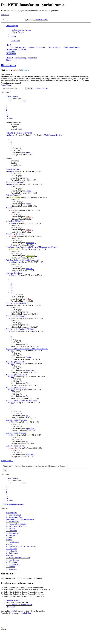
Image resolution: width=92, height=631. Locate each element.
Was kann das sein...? (14, 273)
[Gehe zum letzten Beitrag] (31, 152)
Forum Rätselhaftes (13, 169)
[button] (12, 96)
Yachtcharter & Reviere (53, 135)
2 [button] (6, 105)
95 (11, 284)
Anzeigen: (7, 466)
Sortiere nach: (28, 466)
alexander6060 (14, 197)
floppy (28, 152)
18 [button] (7, 116)
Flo (27, 178)
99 (11, 292)
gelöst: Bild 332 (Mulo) (14, 221)
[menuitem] (21, 30)
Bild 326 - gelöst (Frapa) (15, 362)
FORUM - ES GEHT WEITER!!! (19, 133)
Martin (28, 191)
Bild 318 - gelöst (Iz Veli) (15, 446)
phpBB (13, 611)
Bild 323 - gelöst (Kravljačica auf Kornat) (21, 400)
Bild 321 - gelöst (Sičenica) (16, 433)
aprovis (14, 210)
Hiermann (29, 454)
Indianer (29, 269)
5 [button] (6, 112)
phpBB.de (27, 613)
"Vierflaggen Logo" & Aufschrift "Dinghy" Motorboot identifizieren (32, 247)
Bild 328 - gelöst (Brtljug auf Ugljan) (20, 329)
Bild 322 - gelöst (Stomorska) (17, 420)
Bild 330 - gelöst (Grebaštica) (17, 303)
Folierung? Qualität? (13, 195)
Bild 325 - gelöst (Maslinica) (16, 374)
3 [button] (6, 107)
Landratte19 (15, 249)
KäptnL (28, 204)
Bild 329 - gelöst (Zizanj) (15, 316)
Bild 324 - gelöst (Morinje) (16, 387)
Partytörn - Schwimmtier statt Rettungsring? (22, 260)
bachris (15, 70)
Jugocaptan (30, 243)
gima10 (26, 70)
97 (11, 288)
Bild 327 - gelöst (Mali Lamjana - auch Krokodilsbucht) (27, 349)
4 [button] (6, 110)
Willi (21, 70)
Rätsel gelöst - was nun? (15, 182)
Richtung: (53, 466)
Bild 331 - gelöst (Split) (14, 234)
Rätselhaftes (8, 65)
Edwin (11, 135)
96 (11, 286)
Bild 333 (9, 208)
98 (11, 290)
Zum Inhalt (5, 15)
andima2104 (15, 262)
